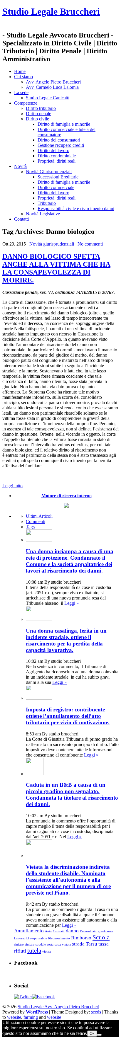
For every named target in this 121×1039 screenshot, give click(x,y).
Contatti (21, 219)
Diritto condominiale (57, 155)
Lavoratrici (21, 938)
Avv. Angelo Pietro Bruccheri (53, 81)
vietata (46, 951)
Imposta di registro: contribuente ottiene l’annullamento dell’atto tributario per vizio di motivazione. (68, 715)
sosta (50, 944)
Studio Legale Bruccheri (51, 11)
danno (72, 931)
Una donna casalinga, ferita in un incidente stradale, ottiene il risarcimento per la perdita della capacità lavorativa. (66, 640)
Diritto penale (38, 113)
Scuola (101, 937)
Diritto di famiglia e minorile (64, 124)
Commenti (35, 521)
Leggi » (71, 603)
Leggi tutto (12, 485)
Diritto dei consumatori (59, 139)
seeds (96, 1011)
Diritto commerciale (56, 187)
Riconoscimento (59, 938)
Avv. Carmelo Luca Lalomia (52, 87)
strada (78, 944)
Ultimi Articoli (39, 516)
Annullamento (29, 931)
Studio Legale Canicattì (47, 97)
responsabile (38, 938)
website (14, 1017)
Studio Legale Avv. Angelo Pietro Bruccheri (58, 1006)
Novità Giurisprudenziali (49, 171)
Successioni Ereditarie (58, 176)
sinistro (19, 944)
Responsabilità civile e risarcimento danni (76, 208)
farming (30, 1017)
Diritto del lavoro (53, 150)
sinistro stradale (35, 944)
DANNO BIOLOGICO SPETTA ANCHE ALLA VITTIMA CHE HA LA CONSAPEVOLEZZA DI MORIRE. (56, 268)
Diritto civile (37, 118)
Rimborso (81, 938)
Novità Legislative (43, 213)
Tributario (47, 203)
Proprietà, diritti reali (56, 161)
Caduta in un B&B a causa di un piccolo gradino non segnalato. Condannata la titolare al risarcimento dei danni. (72, 794)
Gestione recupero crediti (61, 145)
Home (20, 71)
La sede (21, 92)
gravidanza (105, 931)
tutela (34, 950)
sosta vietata (63, 944)
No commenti (90, 243)
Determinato (88, 931)
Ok (92, 1033)
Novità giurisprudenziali (51, 243)
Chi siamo (23, 76)
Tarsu (91, 944)
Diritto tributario (41, 108)
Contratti (59, 931)
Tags (30, 526)
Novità (20, 166)
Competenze (25, 103)
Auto (48, 931)
